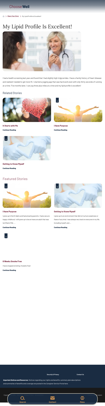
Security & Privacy (53, 374)
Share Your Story (13, 16)
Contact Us (80, 374)
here (66, 383)
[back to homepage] (3, 16)
